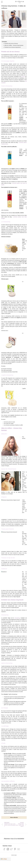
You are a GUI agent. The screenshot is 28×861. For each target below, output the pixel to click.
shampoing (17, 618)
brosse (23, 76)
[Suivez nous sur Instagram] (7, 849)
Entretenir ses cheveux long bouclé (12, 47)
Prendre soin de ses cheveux (11, 43)
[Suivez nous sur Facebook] (4, 849)
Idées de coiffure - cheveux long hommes (13, 45)
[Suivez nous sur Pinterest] (15, 849)
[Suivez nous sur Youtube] (18, 849)
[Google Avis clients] (5, 859)
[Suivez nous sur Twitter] (11, 849)
